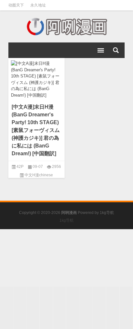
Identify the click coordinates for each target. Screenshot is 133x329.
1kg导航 (107, 212)
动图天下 (16, 5)
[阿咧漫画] (66, 26)
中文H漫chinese (39, 175)
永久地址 (38, 5)
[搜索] (116, 50)
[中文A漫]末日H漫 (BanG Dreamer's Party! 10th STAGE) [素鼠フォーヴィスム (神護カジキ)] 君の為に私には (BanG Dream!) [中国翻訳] (36, 130)
